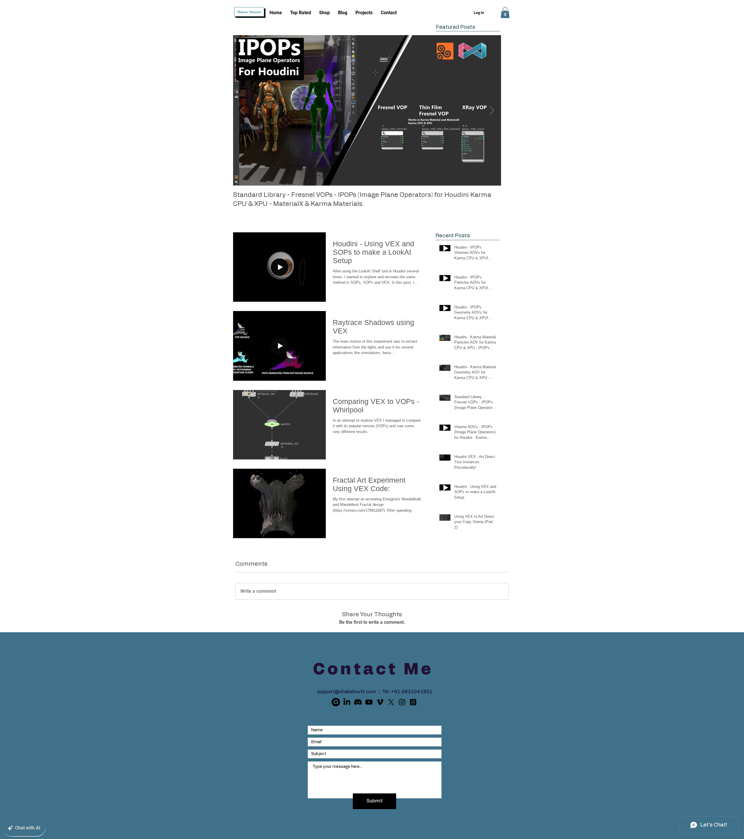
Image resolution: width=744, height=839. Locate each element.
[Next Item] (491, 110)
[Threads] (413, 702)
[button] (505, 12)
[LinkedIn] (347, 702)
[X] (391, 702)
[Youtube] (369, 702)
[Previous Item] (242, 110)
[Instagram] (402, 702)
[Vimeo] (380, 702)
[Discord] (358, 702)
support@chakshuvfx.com (346, 691)
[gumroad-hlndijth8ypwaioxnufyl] (336, 702)
